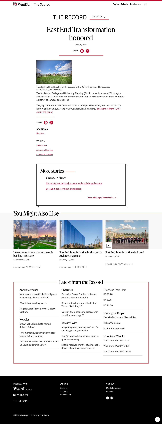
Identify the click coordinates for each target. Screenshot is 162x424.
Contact (109, 391)
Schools (124, 4)
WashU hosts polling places (33, 303)
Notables (40, 133)
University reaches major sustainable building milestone (74, 183)
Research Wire (69, 323)
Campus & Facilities (44, 155)
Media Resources (113, 388)
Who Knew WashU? (114, 336)
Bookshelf (64, 388)
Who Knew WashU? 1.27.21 (116, 341)
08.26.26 (108, 294)
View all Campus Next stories (100, 198)
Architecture (41, 146)
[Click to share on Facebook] (82, 51)
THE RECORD (70, 18)
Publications (135, 4)
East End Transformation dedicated (63, 189)
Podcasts (63, 391)
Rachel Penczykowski (114, 329)
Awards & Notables (44, 150)
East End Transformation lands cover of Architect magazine (80, 254)
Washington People (114, 313)
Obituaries (67, 290)
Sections (97, 17)
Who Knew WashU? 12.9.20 (117, 352)
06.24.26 (108, 306)
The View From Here (114, 290)
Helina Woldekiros (112, 323)
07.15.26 (107, 300)
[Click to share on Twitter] (87, 51)
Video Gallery (65, 395)
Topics (116, 4)
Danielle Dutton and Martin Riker (119, 317)
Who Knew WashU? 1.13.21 (116, 346)
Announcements (29, 290)
